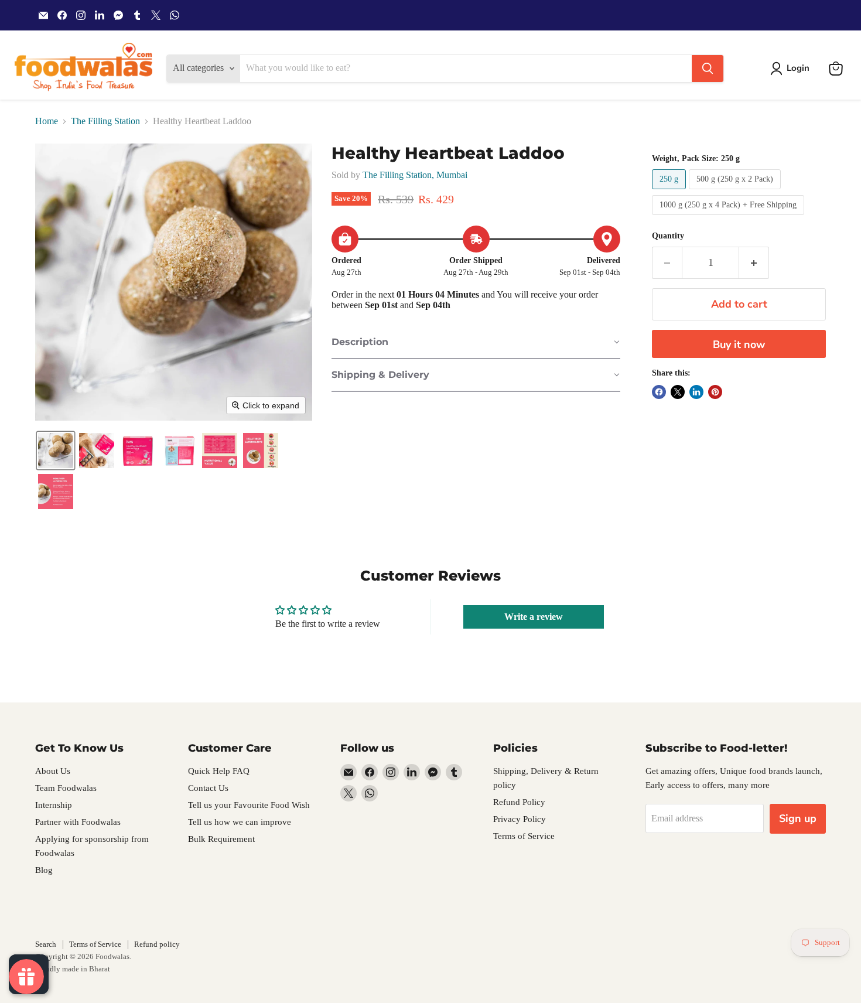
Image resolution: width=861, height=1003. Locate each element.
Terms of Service (524, 836)
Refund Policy (519, 802)
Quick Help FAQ (219, 771)
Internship (53, 805)
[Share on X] (678, 392)
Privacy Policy (519, 819)
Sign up (797, 818)
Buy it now (739, 344)
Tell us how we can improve (239, 822)
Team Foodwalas (66, 788)
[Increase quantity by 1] (754, 263)
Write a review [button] (533, 617)
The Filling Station (105, 121)
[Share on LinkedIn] (696, 392)
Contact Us (208, 788)
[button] (792, 69)
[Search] (707, 68)
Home (46, 121)
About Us (52, 771)
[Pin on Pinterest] (715, 392)
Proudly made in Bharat (72, 968)
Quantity (668, 235)
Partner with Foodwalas (78, 822)
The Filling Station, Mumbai (415, 175)
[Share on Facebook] (659, 392)
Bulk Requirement (221, 839)
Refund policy (157, 944)
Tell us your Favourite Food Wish (249, 805)
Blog (44, 870)
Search (45, 944)
